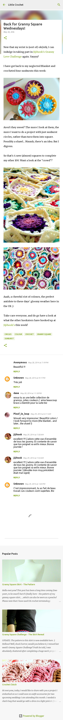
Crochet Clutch (9, 684)
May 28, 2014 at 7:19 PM (38, 362)
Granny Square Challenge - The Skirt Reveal (23, 634)
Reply (16, 371)
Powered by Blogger (33, 716)
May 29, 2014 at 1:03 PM (35, 484)
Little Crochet (15, 4)
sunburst (9, 338)
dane (16, 393)
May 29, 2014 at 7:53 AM (33, 458)
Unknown (18, 377)
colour (18, 334)
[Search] (59, 4)
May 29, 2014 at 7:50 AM (33, 435)
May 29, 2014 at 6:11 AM (40, 414)
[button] (5, 38)
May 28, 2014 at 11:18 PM (30, 393)
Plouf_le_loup (21, 413)
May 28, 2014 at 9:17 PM (35, 378)
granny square (44, 334)
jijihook (17, 434)
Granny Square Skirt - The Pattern (18, 584)
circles (8, 334)
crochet (29, 334)
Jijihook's (9, 325)
